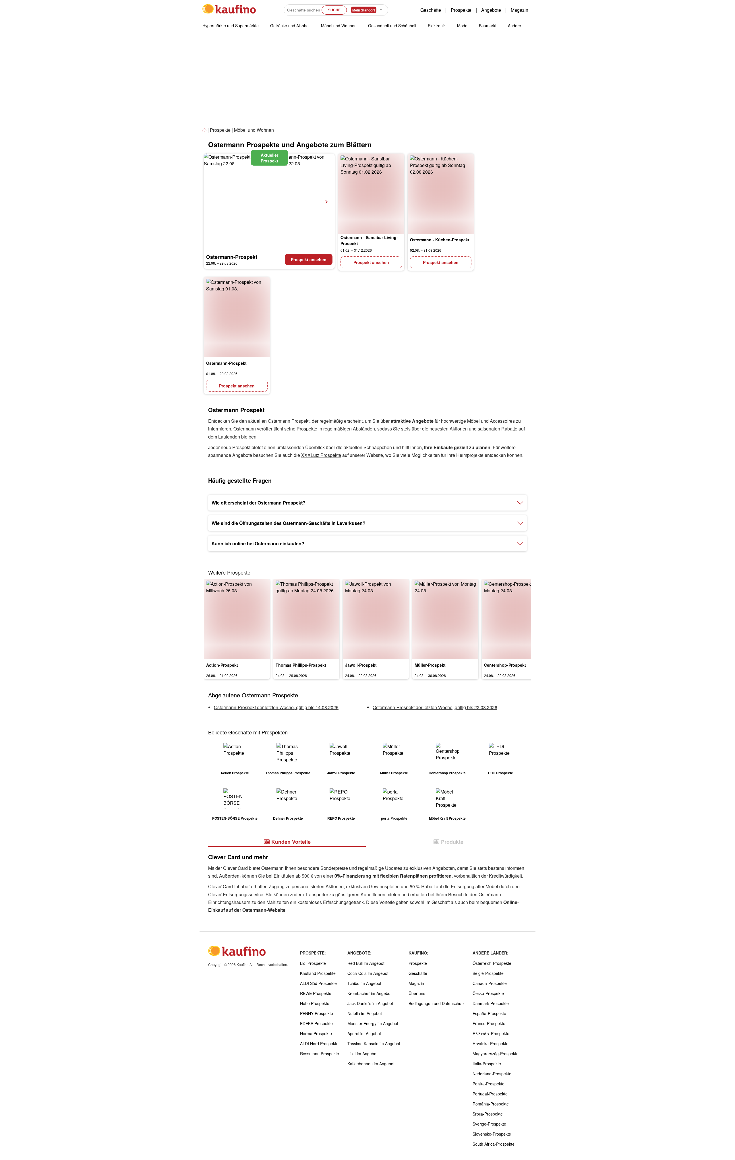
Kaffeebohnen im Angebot (370, 1063)
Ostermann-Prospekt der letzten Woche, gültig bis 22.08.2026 (435, 707)
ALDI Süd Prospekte (318, 983)
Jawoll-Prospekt (361, 665)
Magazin (519, 10)
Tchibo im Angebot (364, 983)
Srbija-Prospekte (488, 1114)
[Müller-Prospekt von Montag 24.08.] (445, 619)
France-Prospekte (489, 1023)
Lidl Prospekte (313, 963)
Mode (462, 25)
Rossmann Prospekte (319, 1053)
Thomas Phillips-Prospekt (301, 665)
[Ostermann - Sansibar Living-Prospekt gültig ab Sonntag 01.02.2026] (371, 194)
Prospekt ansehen (308, 259)
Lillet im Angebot (362, 1053)
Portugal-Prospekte (490, 1094)
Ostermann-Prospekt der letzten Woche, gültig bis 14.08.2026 (276, 707)
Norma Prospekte (316, 1033)
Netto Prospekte (314, 1003)
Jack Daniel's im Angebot (370, 1003)
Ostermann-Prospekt (231, 257)
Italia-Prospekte (487, 1063)
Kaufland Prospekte (318, 973)
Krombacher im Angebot (369, 993)
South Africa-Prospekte (493, 1144)
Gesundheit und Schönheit (392, 25)
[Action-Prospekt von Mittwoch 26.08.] (237, 619)
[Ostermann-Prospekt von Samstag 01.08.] (237, 317)
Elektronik (437, 25)
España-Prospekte (489, 1013)
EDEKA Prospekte (316, 1023)
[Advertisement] (367, 83)
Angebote (491, 10)
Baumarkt (487, 25)
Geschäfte (430, 10)
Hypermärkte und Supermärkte (230, 25)
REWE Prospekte (315, 993)
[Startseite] (205, 130)
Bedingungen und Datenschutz (437, 1003)
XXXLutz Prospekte (321, 455)
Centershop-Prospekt (505, 665)
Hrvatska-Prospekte (490, 1043)
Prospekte (461, 10)
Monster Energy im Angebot (372, 1023)
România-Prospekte (491, 1104)
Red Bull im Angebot (365, 963)
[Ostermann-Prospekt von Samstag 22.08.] (269, 202)
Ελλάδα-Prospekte (491, 1033)
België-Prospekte (488, 973)
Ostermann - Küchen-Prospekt (439, 240)
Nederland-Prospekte (492, 1073)
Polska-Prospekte (488, 1084)
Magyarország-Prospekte (496, 1053)
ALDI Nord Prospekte (319, 1043)
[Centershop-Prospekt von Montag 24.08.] (515, 619)
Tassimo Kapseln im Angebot (373, 1043)
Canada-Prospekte (490, 983)
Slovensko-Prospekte (492, 1134)
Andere (514, 25)
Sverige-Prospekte (489, 1124)
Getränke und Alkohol (290, 25)
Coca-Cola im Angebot (367, 973)
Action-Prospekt (222, 665)
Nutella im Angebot (364, 1013)
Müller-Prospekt (430, 665)
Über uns (417, 993)
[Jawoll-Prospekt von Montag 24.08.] (376, 619)
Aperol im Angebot (364, 1033)
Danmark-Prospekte (491, 1003)
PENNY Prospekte (316, 1013)
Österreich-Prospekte (492, 963)
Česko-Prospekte (488, 993)
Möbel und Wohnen (339, 25)
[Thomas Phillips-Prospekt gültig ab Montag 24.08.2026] (306, 619)
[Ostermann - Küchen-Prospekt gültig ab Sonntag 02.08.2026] (441, 194)
